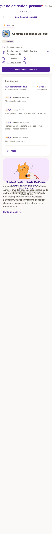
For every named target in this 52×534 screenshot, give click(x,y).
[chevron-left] (4, 17)
